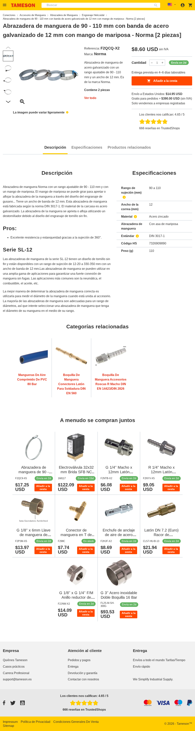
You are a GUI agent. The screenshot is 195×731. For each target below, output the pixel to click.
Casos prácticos (14, 666)
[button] (5, 5)
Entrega (73, 666)
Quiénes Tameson (15, 660)
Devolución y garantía (82, 673)
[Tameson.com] (23, 5)
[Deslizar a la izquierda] (75, 75)
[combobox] (101, 5)
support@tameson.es (17, 679)
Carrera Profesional (16, 673)
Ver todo (90, 98)
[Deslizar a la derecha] (22, 75)
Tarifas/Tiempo (175, 660)
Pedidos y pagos (79, 660)
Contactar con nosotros (83, 679)
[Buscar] (156, 5)
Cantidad (139, 63)
